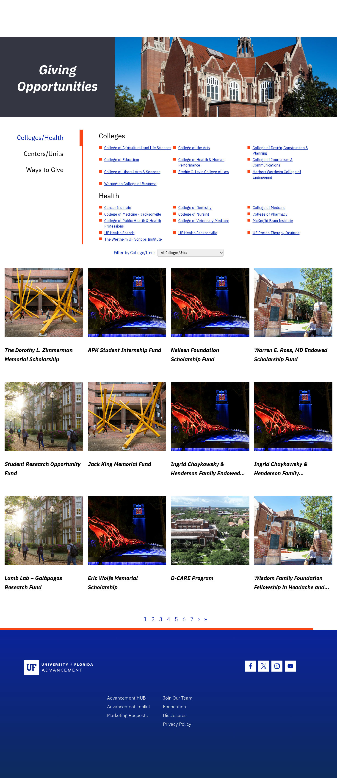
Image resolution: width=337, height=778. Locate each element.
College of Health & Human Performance (201, 162)
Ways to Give (45, 169)
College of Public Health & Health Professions (132, 223)
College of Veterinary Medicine (203, 220)
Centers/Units (44, 153)
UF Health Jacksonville (197, 233)
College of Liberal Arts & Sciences (132, 171)
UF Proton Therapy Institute (276, 233)
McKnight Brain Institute (273, 220)
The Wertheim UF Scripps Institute (133, 239)
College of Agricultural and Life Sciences (137, 147)
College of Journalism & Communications (273, 162)
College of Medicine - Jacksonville (132, 214)
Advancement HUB (126, 698)
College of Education (121, 159)
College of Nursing (193, 214)
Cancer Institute (117, 207)
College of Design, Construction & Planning (280, 150)
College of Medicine (269, 207)
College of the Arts (194, 147)
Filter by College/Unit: (134, 252)
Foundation (174, 706)
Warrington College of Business (130, 183)
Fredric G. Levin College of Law (203, 171)
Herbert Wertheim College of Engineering (277, 174)
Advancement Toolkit (128, 706)
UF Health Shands (119, 233)
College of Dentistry (195, 207)
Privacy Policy (177, 724)
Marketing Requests (127, 715)
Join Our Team (178, 698)
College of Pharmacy (270, 214)
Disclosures (175, 715)
